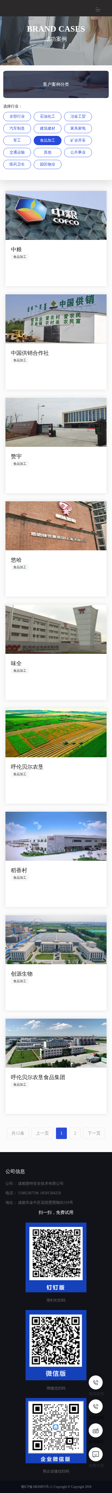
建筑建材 (47, 128)
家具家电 (78, 128)
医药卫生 (17, 164)
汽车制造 (17, 128)
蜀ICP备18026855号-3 (36, 1487)
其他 (47, 152)
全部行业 (17, 116)
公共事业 (78, 152)
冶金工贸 (78, 116)
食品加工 (47, 140)
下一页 (94, 1133)
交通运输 (17, 152)
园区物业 (47, 164)
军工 (17, 140)
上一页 (42, 1133)
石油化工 (47, 116)
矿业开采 (78, 140)
